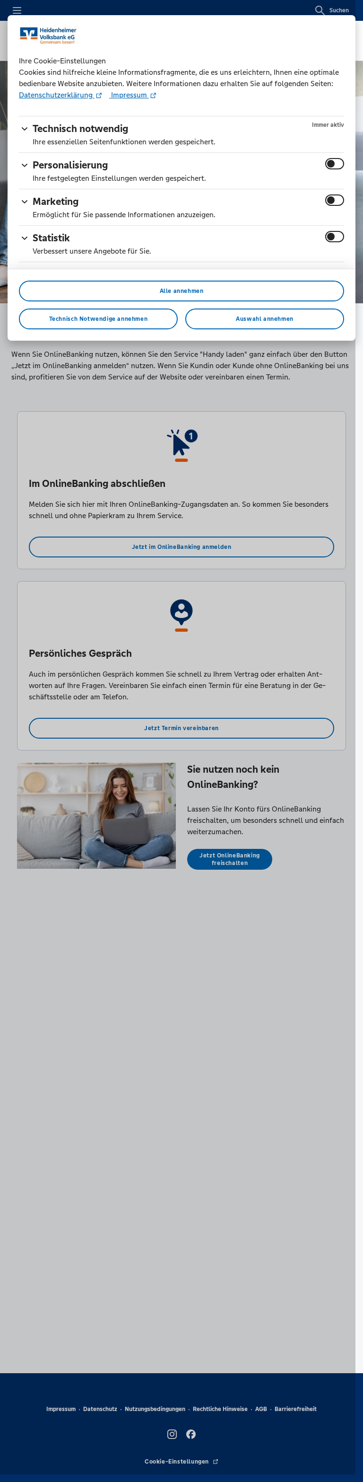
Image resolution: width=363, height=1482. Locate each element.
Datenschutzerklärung (57, 94)
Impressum (129, 94)
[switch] (334, 163)
